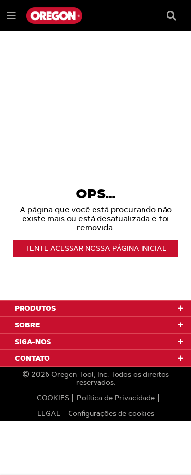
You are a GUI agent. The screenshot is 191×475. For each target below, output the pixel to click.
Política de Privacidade (116, 397)
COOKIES (53, 397)
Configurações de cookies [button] (111, 413)
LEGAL (48, 413)
